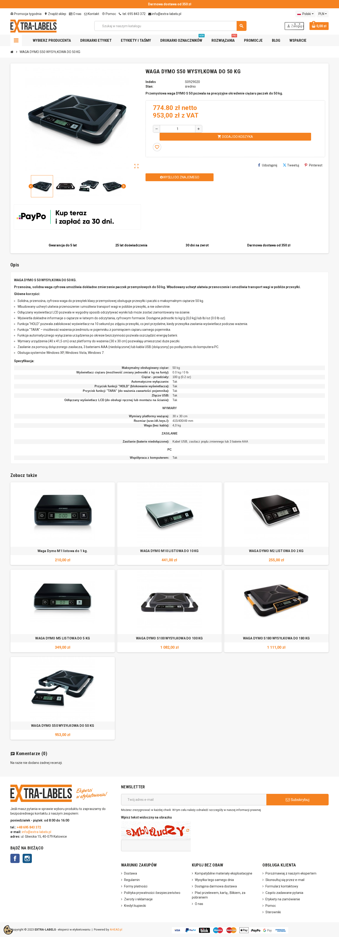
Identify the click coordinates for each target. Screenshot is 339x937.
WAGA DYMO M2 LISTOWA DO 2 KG (276, 551)
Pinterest (315, 165)
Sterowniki (273, 912)
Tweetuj (293, 165)
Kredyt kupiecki (135, 905)
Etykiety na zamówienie (282, 899)
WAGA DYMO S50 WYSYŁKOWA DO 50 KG (62, 725)
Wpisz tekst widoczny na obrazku (146, 817)
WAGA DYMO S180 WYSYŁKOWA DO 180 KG (276, 638)
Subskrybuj (299, 799)
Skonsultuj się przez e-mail (284, 880)
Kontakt (93, 14)
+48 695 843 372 (29, 827)
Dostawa (130, 873)
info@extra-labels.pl (166, 14)
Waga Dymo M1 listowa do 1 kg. (63, 551)
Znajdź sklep (55, 14)
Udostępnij (269, 165)
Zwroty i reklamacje (138, 899)
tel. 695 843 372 (134, 14)
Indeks (151, 82)
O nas (76, 14)
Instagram (27, 858)
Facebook (15, 858)
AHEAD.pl (116, 929)
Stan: (149, 86)
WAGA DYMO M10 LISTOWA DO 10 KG (169, 551)
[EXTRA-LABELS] (33, 25)
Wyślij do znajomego (179, 177)
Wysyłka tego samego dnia (214, 880)
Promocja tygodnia (26, 14)
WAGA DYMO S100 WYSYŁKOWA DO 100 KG (169, 638)
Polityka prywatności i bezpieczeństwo (152, 893)
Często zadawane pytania (284, 893)
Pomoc (109, 14)
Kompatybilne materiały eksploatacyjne (223, 873)
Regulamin (132, 880)
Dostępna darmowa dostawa (216, 886)
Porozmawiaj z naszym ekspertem (290, 873)
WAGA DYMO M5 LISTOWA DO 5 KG (62, 638)
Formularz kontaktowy (281, 886)
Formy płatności (135, 886)
